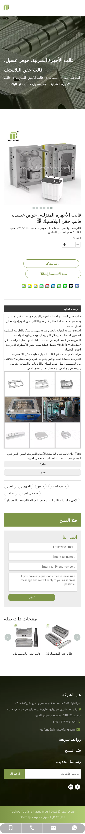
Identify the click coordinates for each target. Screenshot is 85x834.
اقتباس (10, 493)
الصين (10, 486)
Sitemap (25, 817)
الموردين (26, 486)
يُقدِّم (31, 597)
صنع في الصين (30, 493)
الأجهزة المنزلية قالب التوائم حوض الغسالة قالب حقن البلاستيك (42, 500)
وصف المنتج (71, 308)
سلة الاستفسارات (55, 274)
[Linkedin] (70, 787)
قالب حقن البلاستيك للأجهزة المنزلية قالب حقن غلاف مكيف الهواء (58, 653)
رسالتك (54, 263)
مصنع (41, 486)
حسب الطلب (58, 486)
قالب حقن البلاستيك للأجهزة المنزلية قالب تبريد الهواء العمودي (27, 653)
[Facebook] (77, 787)
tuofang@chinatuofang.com (57, 729)
